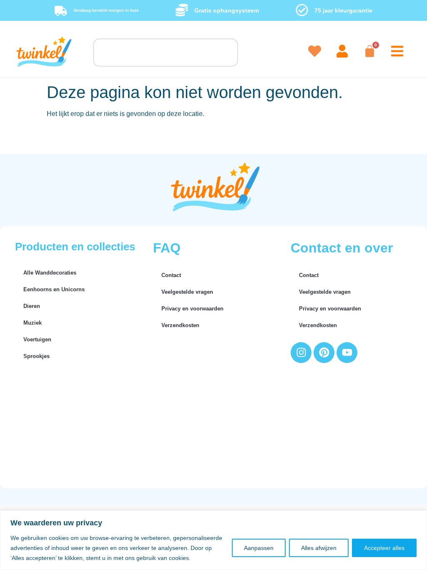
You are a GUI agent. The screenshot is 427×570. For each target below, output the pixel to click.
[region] (213, 540)
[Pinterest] (324, 352)
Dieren (31, 306)
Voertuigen (37, 339)
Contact (171, 275)
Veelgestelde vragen (187, 292)
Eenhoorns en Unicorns (54, 289)
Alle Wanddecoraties (49, 273)
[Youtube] (347, 352)
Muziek (32, 323)
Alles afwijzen (319, 548)
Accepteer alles (384, 548)
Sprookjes (36, 356)
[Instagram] (301, 352)
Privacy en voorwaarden (192, 308)
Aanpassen (259, 548)
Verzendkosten (180, 325)
